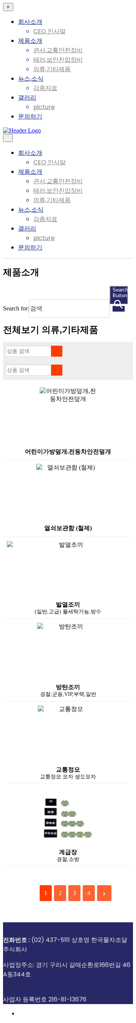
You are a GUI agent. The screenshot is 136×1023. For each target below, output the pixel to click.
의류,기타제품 (52, 69)
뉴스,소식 (30, 78)
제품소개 (30, 40)
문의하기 (30, 116)
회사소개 (30, 21)
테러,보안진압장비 (58, 59)
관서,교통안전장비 (58, 50)
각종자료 (45, 88)
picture (44, 107)
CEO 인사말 (49, 31)
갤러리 (27, 97)
